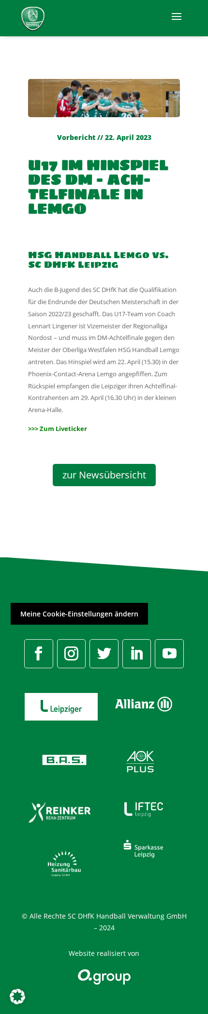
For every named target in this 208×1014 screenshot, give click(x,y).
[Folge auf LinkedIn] (136, 653)
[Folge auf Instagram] (71, 653)
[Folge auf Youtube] (169, 653)
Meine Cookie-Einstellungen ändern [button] (79, 613)
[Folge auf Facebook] (38, 653)
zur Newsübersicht (104, 474)
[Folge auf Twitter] (104, 653)
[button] (17, 996)
